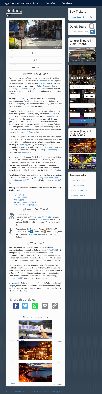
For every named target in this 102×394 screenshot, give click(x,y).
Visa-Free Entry (77, 185)
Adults (72, 111)
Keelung (32, 116)
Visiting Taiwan (67, 3)
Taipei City (23, 144)
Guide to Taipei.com (20, 3)
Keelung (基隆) (75, 155)
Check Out (88, 92)
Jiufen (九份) (75, 139)
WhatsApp (35, 305)
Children (87, 111)
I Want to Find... (51, 3)
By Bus (11, 233)
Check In (73, 92)
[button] (13, 34)
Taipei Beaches (77, 180)
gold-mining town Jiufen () (46, 177)
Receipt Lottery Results (80, 190)
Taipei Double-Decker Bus (82, 17)
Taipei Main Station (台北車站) (82, 48)
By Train (12, 218)
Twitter (25, 305)
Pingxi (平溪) (28, 88)
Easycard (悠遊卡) (78, 195)
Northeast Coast (26, 132)
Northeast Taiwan (46, 81)
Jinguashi (47, 86)
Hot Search (37, 3)
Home (8, 391)
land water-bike (24, 152)
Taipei (26, 101)
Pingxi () (19, 200)
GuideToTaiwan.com (40, 391)
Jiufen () (19, 195)
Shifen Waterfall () (25, 205)
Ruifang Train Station (52, 170)
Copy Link (55, 305)
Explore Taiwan (21, 391)
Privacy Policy (58, 391)
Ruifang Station (42, 219)
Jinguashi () (21, 180)
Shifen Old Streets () (25, 202)
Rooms (73, 101)
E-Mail (44, 305)
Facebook (16, 305)
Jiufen (39, 86)
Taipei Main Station (44, 217)
